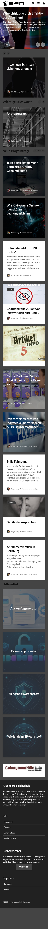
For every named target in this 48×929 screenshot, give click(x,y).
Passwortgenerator (24, 651)
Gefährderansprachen (21, 522)
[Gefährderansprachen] (24, 507)
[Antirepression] (24, 126)
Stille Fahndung (17, 461)
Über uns (7, 827)
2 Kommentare (27, 233)
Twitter (7, 889)
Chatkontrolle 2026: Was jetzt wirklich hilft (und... (23, 311)
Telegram (7, 884)
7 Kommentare (28, 92)
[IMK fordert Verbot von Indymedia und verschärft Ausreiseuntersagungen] (24, 431)
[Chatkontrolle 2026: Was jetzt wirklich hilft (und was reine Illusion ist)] (24, 293)
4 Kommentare (27, 318)
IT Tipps (10, 289)
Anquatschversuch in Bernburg (21, 549)
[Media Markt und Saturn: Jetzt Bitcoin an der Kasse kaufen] (24, 389)
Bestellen (25, 867)
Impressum (8, 822)
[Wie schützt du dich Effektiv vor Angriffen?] (24, 28)
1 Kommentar (26, 141)
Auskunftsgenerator (24, 608)
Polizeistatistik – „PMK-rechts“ (22, 250)
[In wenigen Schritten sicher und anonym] (24, 77)
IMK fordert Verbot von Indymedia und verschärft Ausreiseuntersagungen (24, 423)
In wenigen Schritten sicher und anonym (20, 66)
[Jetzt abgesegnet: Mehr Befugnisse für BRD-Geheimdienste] (24, 175)
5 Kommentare (27, 532)
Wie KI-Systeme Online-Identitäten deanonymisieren (23, 209)
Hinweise (11, 503)
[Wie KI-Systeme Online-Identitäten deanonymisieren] (24, 218)
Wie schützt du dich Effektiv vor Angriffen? (23, 15)
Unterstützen (9, 833)
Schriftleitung (15, 92)
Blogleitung (14, 141)
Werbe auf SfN (10, 838)
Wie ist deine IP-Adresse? (24, 736)
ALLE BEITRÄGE (39, 151)
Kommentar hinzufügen (30, 190)
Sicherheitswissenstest (24, 694)
